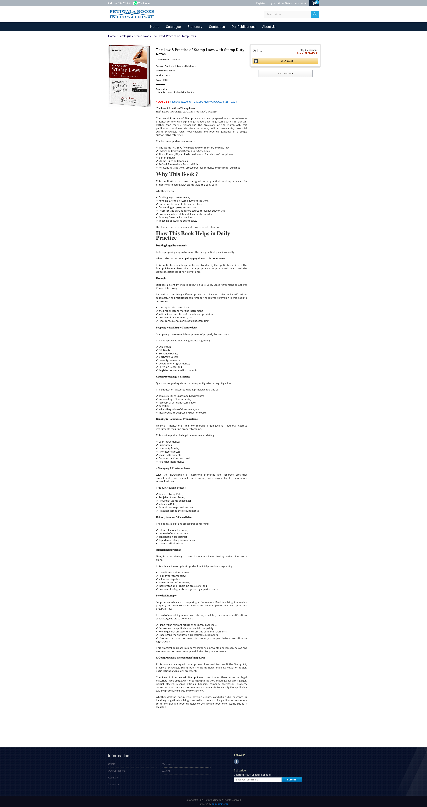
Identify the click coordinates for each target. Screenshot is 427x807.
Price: (300, 53)
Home (154, 27)
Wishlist (166, 771)
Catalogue (173, 27)
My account (168, 764)
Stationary (194, 27)
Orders (111, 764)
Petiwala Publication (184, 92)
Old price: (304, 50)
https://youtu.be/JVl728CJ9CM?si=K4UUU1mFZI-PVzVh (203, 101)
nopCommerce (220, 804)
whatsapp (144, 2)
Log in (272, 3)
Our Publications (244, 27)
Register (260, 3)
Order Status (285, 3)
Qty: (255, 50)
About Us (269, 27)
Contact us (217, 27)
